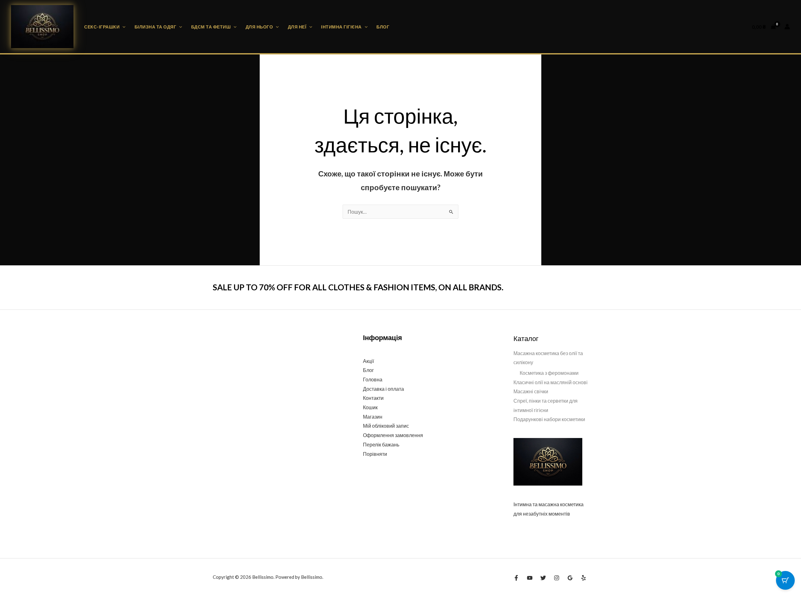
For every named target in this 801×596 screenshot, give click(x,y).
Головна (372, 379)
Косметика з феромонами (549, 373)
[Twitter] (543, 578)
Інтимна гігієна (341, 26)
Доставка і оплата (383, 389)
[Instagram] (556, 578)
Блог (382, 26)
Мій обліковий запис (386, 426)
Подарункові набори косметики (549, 419)
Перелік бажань (381, 444)
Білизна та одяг (155, 26)
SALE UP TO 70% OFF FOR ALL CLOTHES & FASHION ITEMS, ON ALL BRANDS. (358, 287)
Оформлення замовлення (393, 435)
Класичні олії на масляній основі (550, 382)
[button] (122, 26)
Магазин (372, 417)
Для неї (297, 26)
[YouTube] (530, 578)
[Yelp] (583, 578)
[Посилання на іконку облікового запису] (787, 26)
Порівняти (375, 454)
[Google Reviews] (570, 578)
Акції (368, 361)
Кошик (370, 407)
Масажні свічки (530, 391)
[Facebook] (516, 578)
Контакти (373, 398)
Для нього (259, 26)
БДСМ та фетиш (211, 26)
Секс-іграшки (102, 26)
